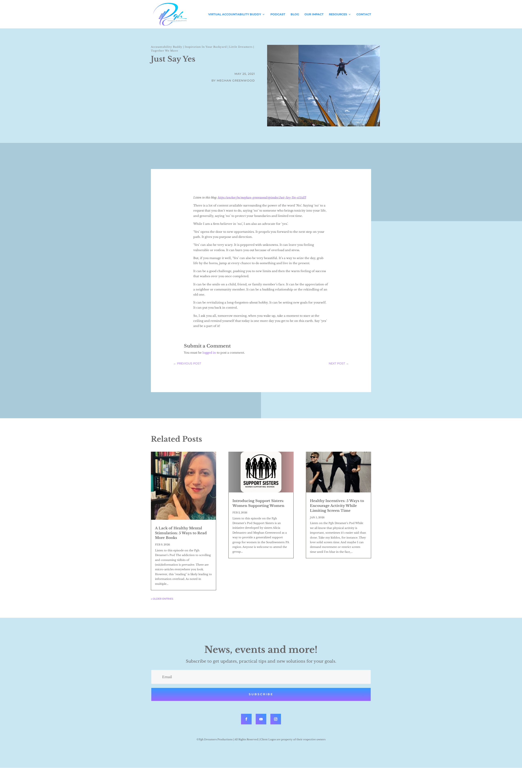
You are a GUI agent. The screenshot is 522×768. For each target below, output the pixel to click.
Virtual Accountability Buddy (234, 14)
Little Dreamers (240, 46)
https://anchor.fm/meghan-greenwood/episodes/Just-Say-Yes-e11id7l (261, 197)
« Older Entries (162, 598)
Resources (338, 14)
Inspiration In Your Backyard (206, 46)
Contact (363, 14)
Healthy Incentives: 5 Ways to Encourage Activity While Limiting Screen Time (337, 506)
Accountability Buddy (166, 46)
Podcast (277, 14)
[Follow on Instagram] (275, 719)
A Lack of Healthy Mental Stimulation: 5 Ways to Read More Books (181, 533)
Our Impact (314, 14)
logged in (209, 352)
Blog (295, 14)
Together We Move (164, 50)
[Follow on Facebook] (246, 719)
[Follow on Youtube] (261, 719)
